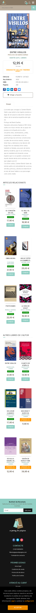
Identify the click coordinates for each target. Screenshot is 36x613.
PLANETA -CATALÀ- (22, 77)
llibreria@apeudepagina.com (18, 552)
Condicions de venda (18, 569)
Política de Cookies (18, 576)
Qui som (18, 586)
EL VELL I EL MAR (25, 212)
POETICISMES (10, 306)
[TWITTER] (17, 539)
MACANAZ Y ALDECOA (25, 412)
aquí (13, 601)
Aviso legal (18, 566)
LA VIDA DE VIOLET (26, 307)
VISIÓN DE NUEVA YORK (25, 460)
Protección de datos (18, 572)
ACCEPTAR (18, 607)
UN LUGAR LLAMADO (10, 412)
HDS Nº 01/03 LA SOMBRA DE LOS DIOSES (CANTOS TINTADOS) (25, 259)
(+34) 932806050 (18, 549)
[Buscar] (33, 7)
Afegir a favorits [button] (16, 95)
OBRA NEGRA (10, 258)
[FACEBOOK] (13, 539)
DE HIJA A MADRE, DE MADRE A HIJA (10, 460)
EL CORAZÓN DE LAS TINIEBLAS (10, 212)
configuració (29, 601)
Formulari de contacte (18, 555)
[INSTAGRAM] (21, 539)
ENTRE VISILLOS (10, 363)
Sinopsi (8, 104)
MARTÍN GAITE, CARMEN (18, 58)
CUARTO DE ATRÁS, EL (25, 364)
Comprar (11, 225)
